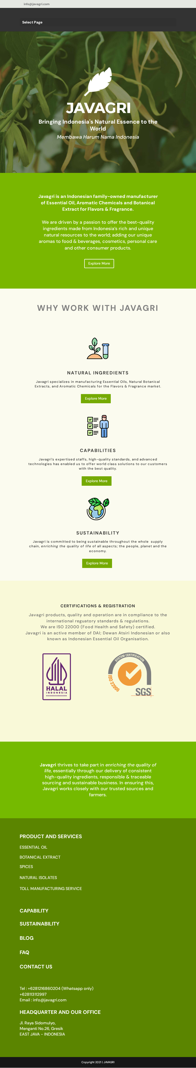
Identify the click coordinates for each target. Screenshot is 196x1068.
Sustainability (97, 533)
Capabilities (98, 450)
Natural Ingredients (98, 373)
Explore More (99, 263)
